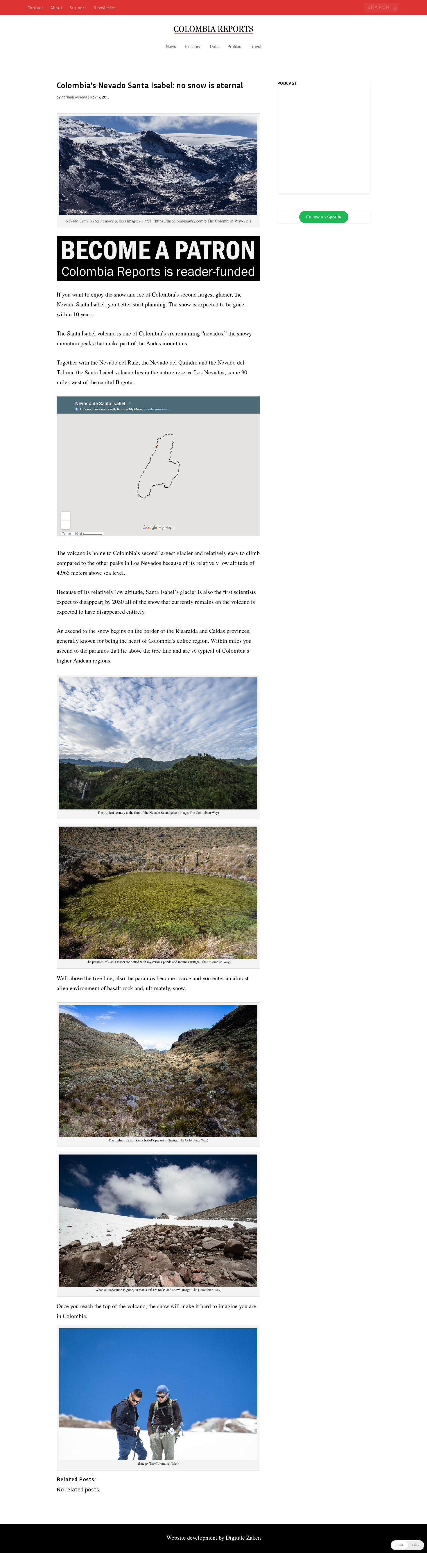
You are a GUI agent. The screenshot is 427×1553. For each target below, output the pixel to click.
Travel (255, 46)
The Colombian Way (204, 812)
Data (214, 46)
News (171, 46)
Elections (193, 46)
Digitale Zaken (243, 1537)
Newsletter (104, 7)
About (56, 7)
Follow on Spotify (323, 217)
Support (78, 7)
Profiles (234, 46)
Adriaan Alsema (74, 97)
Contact (35, 7)
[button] (407, 1545)
